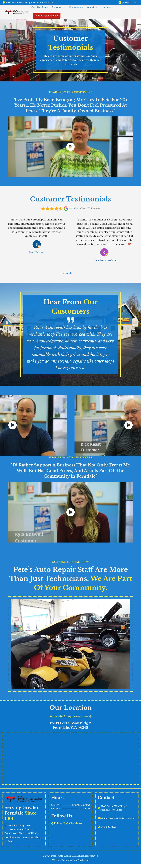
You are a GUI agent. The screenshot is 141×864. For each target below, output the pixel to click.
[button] (70, 147)
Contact (106, 7)
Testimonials (76, 7)
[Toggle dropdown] (64, 7)
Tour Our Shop (39, 7)
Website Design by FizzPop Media (70, 860)
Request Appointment (47, 15)
